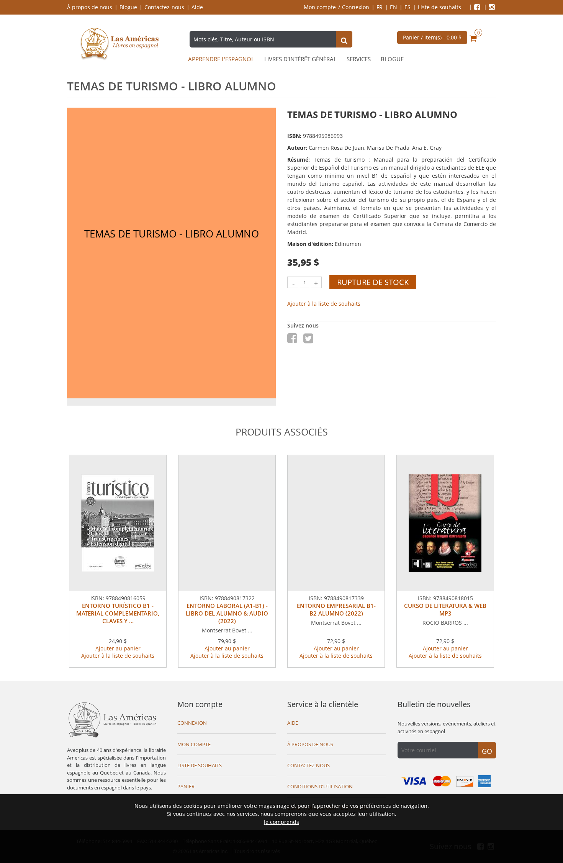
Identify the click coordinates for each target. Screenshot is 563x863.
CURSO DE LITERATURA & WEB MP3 (445, 609)
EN (393, 7)
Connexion (355, 7)
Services (359, 59)
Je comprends (281, 821)
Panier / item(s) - (432, 37)
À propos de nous (89, 7)
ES (407, 7)
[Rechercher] (344, 40)
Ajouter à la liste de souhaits (323, 303)
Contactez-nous (164, 7)
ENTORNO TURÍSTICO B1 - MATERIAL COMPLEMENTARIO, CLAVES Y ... (117, 613)
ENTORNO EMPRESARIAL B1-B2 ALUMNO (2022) (336, 609)
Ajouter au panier (118, 648)
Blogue (128, 7)
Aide (197, 7)
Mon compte (320, 7)
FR (379, 7)
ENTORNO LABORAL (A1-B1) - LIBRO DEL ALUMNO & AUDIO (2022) (227, 613)
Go (487, 751)
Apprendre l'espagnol (221, 59)
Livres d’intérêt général (300, 59)
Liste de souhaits (439, 7)
